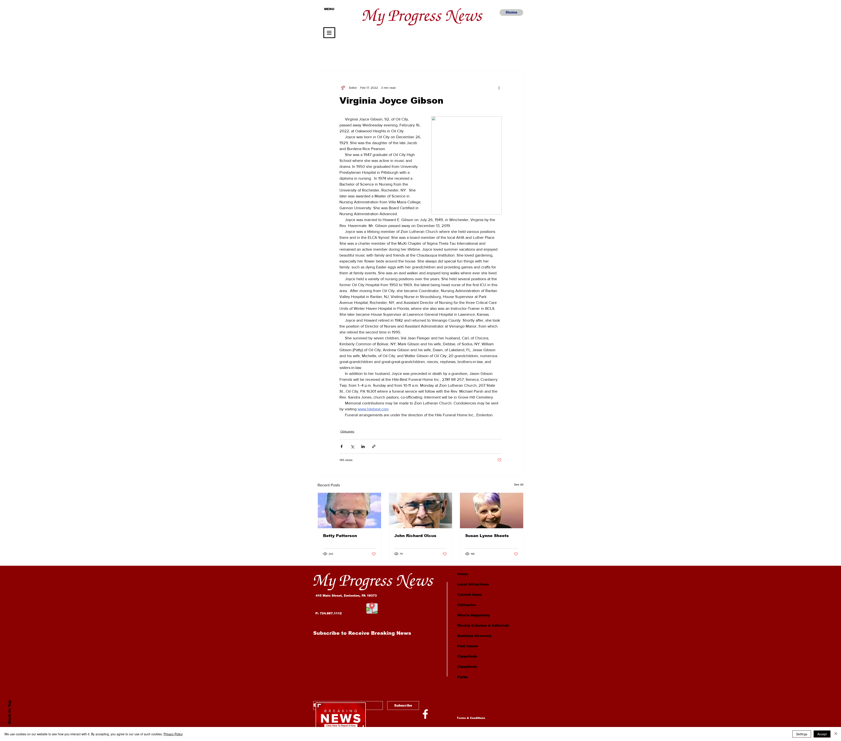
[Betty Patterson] (349, 510)
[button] (329, 32)
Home (462, 574)
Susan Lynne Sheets (487, 536)
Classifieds (467, 656)
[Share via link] (374, 446)
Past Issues (467, 646)
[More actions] (499, 87)
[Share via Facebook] (341, 446)
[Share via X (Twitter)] (352, 446)
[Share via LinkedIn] (363, 446)
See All (518, 484)
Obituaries (347, 431)
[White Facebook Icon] (425, 714)
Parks (462, 677)
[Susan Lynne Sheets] (491, 510)
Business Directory (474, 636)
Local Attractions (473, 584)
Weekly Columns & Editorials (483, 625)
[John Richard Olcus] (420, 510)
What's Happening (473, 615)
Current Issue (469, 594)
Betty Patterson (340, 536)
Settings (801, 734)
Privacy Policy (173, 734)
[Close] (835, 733)
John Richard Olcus (415, 536)
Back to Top (9, 712)
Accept (822, 734)
